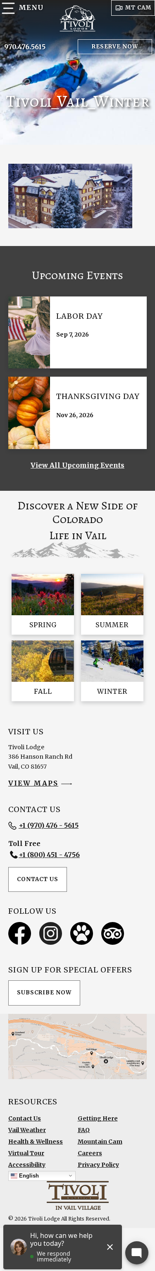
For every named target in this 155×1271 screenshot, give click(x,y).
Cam (138, 7)
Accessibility (26, 1164)
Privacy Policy (98, 1164)
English (28, 1175)
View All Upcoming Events (77, 465)
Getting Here (98, 1118)
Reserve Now (115, 46)
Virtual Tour (26, 1153)
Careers (90, 1153)
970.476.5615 (24, 47)
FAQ (84, 1130)
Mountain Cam (100, 1141)
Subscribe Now (44, 992)
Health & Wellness (35, 1141)
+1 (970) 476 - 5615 (49, 825)
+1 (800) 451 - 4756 (49, 855)
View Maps (33, 783)
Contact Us (37, 879)
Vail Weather (27, 1130)
